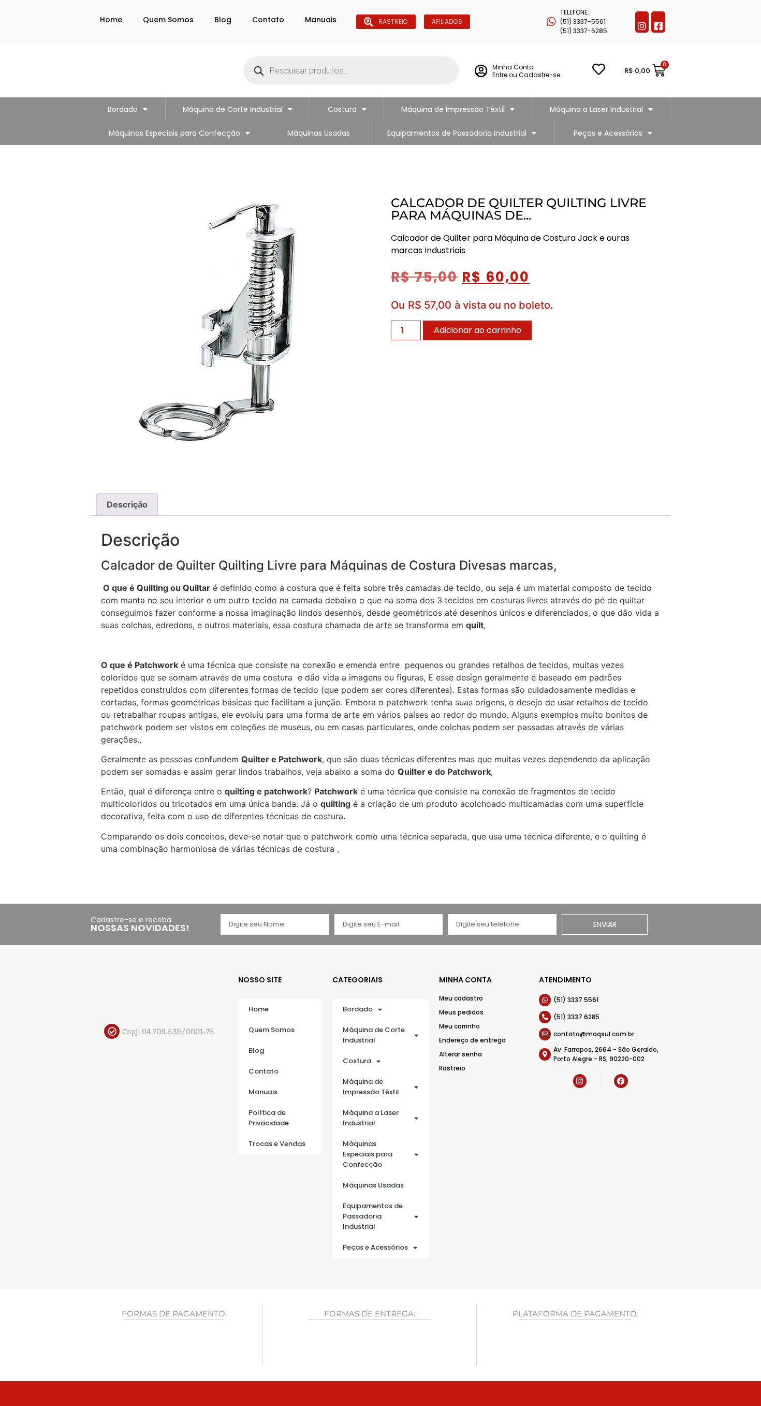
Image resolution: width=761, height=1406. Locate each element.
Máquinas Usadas (318, 133)
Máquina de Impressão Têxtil (453, 109)
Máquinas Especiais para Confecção (174, 133)
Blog (222, 20)
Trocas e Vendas (276, 1144)
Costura (342, 109)
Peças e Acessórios (608, 133)
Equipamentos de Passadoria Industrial (456, 133)
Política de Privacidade (268, 1118)
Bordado (123, 109)
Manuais (320, 20)
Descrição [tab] (127, 504)
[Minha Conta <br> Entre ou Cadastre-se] (480, 70)
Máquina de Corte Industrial (233, 109)
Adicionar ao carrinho (477, 330)
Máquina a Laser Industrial (596, 109)
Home (111, 20)
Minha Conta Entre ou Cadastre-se (526, 71)
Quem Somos (168, 20)
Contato (268, 20)
